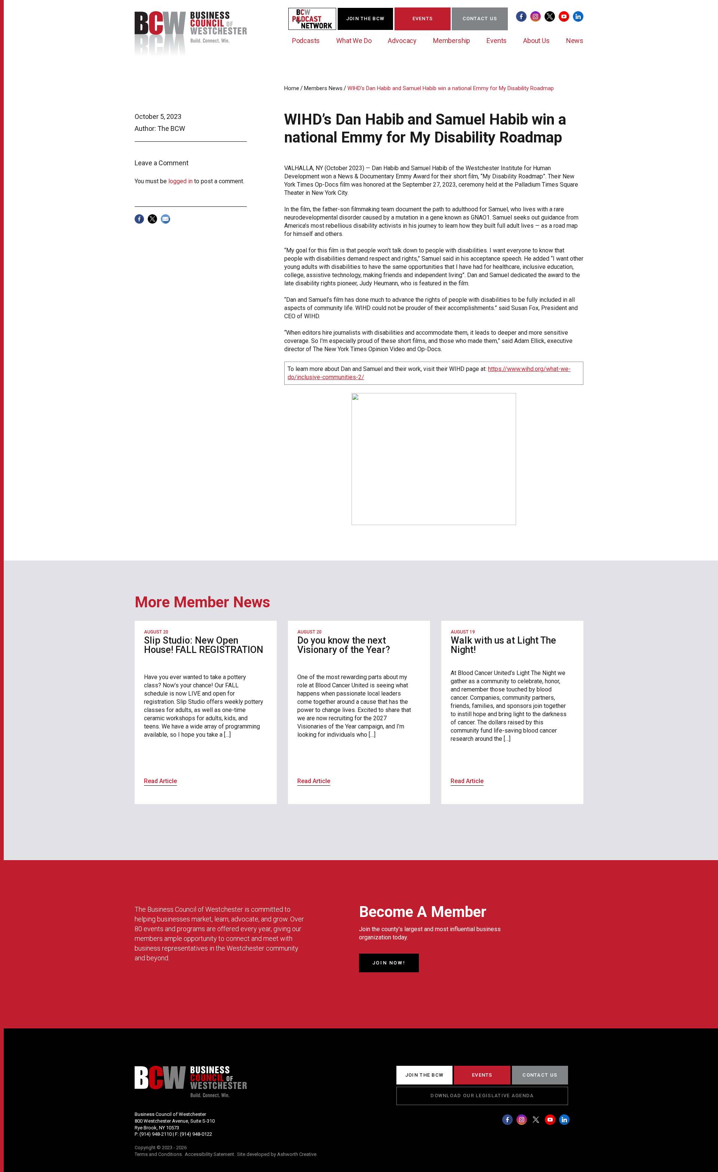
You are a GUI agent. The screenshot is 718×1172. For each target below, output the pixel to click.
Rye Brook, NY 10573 (157, 1127)
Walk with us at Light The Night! (503, 645)
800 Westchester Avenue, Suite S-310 (175, 1121)
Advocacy (402, 41)
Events (497, 41)
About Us (536, 41)
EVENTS (422, 18)
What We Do (353, 41)
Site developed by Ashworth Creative (276, 1154)
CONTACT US (480, 18)
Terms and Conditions (158, 1154)
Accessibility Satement (209, 1154)
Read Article (160, 781)
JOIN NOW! (388, 963)
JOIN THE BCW (365, 18)
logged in (180, 181)
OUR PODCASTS (316, 18)
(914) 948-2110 (155, 1134)
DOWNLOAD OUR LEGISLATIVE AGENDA (482, 1095)
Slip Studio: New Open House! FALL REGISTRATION (203, 645)
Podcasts (306, 41)
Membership (451, 41)
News (574, 41)
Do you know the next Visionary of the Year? (343, 645)
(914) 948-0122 (196, 1134)
